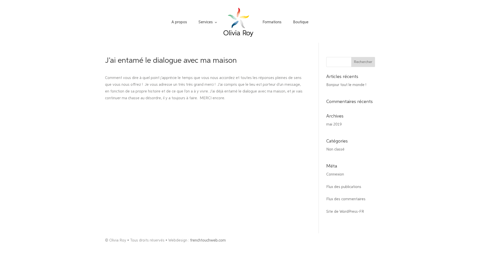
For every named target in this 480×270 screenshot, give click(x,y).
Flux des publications (343, 187)
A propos (179, 22)
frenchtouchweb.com (208, 240)
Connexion (335, 174)
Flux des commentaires (346, 199)
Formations (272, 22)
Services (205, 22)
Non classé (335, 149)
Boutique (300, 22)
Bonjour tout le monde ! (346, 85)
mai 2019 (334, 124)
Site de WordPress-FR (345, 212)
